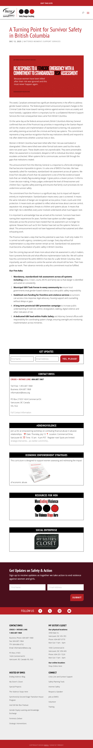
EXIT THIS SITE (47, 3)
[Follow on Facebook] (40, 611)
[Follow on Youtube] (69, 611)
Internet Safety (54, 687)
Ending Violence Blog (17, 677)
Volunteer (52, 702)
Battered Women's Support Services (42, 41)
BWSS (46, 745)
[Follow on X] (50, 611)
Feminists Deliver (15, 718)
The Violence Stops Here (18, 691)
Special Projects (15, 687)
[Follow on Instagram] (60, 611)
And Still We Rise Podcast (18, 705)
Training (51, 707)
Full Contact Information (21, 412)
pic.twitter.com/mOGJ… (39, 441)
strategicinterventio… (19, 441)
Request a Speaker (56, 691)
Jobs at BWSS (54, 697)
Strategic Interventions (18, 723)
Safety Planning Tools (56, 682)
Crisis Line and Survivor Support (61, 677)
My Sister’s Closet (16, 682)
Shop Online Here (55, 666)
